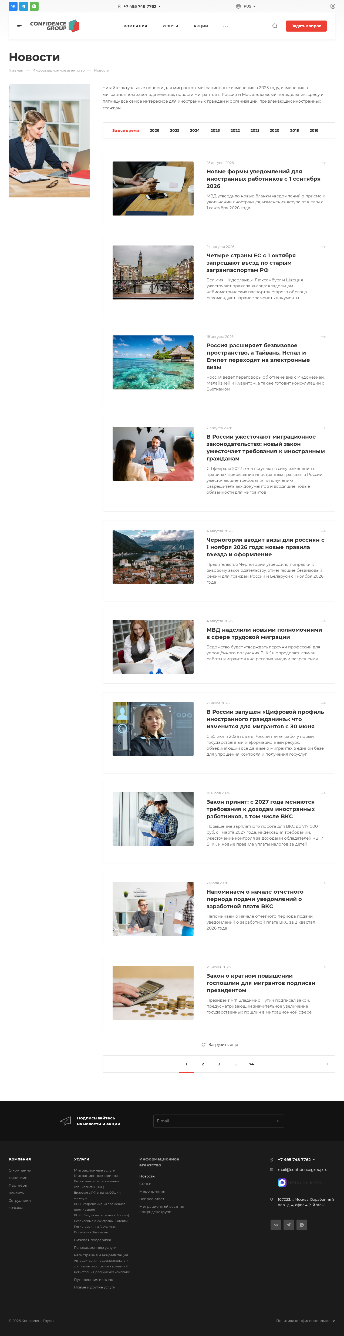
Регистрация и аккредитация (101, 1255)
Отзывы (16, 1208)
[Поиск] (274, 26)
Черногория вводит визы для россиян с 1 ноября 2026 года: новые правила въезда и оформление (266, 547)
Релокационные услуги (95, 1247)
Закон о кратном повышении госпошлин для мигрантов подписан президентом (261, 983)
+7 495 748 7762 (139, 6)
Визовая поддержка (92, 1240)
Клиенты (17, 1193)
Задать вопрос (306, 25)
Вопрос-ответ (151, 1199)
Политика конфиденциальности (305, 1320)
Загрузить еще (223, 1044)
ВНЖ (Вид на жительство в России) (101, 1215)
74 (251, 1063)
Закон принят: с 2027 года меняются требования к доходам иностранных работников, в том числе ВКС (261, 809)
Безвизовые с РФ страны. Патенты (101, 1221)
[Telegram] (23, 6)
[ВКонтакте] (13, 6)
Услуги (81, 1159)
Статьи (145, 1184)
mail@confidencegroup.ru (303, 1169)
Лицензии (18, 1178)
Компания (20, 1159)
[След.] (322, 1064)
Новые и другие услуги (95, 1287)
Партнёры (18, 1185)
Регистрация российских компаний (102, 1272)
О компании (20, 1170)
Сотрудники (20, 1200)
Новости (147, 1176)
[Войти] (332, 6)
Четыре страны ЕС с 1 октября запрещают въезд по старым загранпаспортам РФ (251, 262)
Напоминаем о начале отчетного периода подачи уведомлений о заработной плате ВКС (255, 899)
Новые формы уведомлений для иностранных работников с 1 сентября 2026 (264, 178)
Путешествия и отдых (93, 1279)
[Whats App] (34, 6)
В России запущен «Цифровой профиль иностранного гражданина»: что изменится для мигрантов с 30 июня (265, 719)
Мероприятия (152, 1191)
